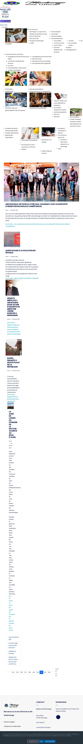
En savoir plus (75, 736)
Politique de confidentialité (12, 726)
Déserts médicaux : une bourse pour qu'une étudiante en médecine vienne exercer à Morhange (13, 307)
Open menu (4, 25)
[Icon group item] (58, 717)
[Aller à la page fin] (54, 671)
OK (41, 741)
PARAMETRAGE (33, 741)
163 (49, 672)
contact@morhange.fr (43, 727)
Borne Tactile (5, 21)
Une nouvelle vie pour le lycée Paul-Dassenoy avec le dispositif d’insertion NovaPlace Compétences (37, 205)
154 (13, 672)
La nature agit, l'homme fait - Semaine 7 (13, 645)
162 (45, 672)
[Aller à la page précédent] (10, 671)
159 (34, 672)
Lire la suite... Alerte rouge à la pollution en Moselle (22, 278)
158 (30, 672)
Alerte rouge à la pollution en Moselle (20, 251)
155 (17, 672)
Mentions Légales (9, 722)
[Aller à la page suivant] (52, 671)
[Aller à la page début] (8, 671)
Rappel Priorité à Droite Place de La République (13, 362)
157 (25, 672)
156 (21, 672)
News (7, 210)
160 (38, 672)
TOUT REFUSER (49, 741)
